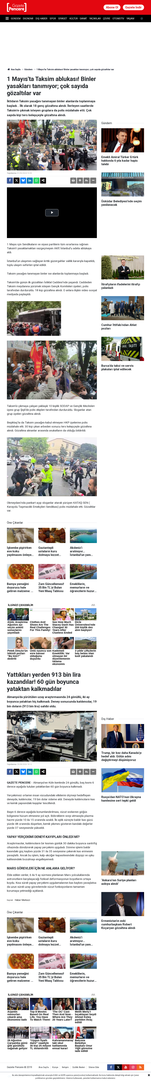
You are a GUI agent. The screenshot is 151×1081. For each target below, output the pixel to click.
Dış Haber (41, 18)
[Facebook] (10, 181)
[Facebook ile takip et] (111, 1067)
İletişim (65, 1067)
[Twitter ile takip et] (118, 1067)
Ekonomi (28, 18)
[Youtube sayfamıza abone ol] (125, 1067)
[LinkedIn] (30, 181)
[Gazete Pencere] (16, 7)
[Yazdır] (73, 181)
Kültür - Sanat (78, 18)
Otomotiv (118, 18)
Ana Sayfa (15, 69)
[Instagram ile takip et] (133, 1067)
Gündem (15, 18)
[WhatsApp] (36, 181)
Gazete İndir (133, 7)
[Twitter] (16, 181)
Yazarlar (95, 18)
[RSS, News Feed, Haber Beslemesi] (140, 1067)
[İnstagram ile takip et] (142, 18)
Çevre (106, 18)
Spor (53, 18)
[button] (80, 181)
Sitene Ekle (94, 1067)
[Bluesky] (23, 181)
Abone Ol (112, 7)
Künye (55, 1067)
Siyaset (62, 18)
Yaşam (130, 18)
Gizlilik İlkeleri (78, 1067)
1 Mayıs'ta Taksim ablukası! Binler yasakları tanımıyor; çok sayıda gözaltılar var (75, 69)
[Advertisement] (123, 94)
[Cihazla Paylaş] (43, 181)
